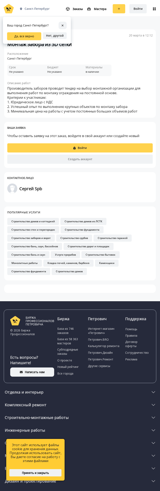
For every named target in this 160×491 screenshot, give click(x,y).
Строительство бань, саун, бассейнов (34, 246)
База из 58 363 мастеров (67, 341)
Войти (138, 9)
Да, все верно (24, 36)
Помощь (131, 329)
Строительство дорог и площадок (88, 246)
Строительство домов (69, 271)
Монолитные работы (24, 263)
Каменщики (106, 263)
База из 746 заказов (65, 331)
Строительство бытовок (100, 254)
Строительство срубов (74, 238)
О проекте (64, 360)
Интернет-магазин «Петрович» (101, 331)
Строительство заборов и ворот (31, 238)
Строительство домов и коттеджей (33, 221)
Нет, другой (55, 35)
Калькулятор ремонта (103, 346)
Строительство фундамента (82, 229)
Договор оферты (131, 344)
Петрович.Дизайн (100, 353)
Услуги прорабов (65, 254)
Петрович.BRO (98, 339)
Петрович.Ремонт (100, 359)
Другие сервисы (99, 366)
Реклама (131, 359)
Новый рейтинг (68, 367)
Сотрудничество (137, 353)
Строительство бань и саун (28, 254)
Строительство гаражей (113, 238)
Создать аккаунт (80, 159)
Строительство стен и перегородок (33, 229)
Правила (131, 335)
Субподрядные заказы (67, 351)
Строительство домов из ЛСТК (83, 221)
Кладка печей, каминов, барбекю (68, 263)
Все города (65, 373)
